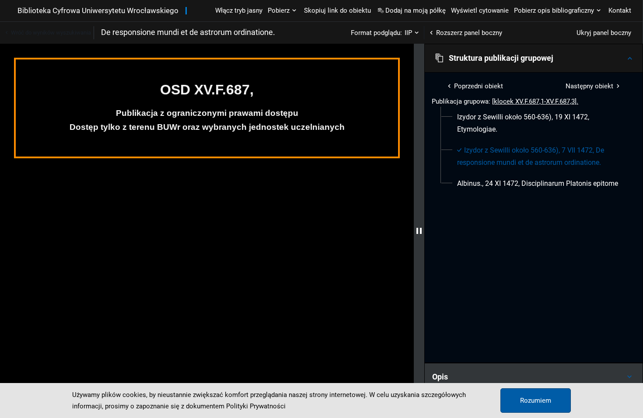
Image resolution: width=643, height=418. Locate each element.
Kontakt (619, 10)
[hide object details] (419, 231)
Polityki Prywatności (256, 406)
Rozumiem (535, 400)
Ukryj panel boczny (604, 33)
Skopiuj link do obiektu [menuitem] (337, 10)
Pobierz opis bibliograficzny (554, 10)
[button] (534, 58)
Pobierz (279, 10)
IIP (408, 33)
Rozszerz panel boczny (469, 33)
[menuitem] (538, 123)
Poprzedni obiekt (478, 86)
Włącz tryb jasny (238, 10)
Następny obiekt (589, 86)
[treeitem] (534, 123)
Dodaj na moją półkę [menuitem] (415, 10)
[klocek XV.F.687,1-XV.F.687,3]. (535, 101)
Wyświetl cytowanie (480, 10)
